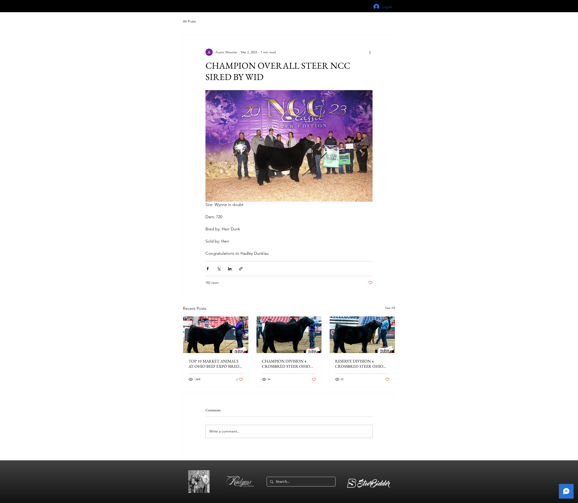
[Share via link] (241, 269)
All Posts (189, 21)
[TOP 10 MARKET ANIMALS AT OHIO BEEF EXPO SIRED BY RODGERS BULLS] (215, 334)
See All (390, 308)
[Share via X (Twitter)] (219, 269)
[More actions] (370, 52)
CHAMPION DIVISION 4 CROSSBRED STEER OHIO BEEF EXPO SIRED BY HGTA (287, 363)
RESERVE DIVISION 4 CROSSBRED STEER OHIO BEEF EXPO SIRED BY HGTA (360, 363)
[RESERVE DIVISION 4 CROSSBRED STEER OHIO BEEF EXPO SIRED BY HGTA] (362, 334)
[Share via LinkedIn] (230, 269)
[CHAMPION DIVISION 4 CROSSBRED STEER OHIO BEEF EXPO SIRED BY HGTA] (289, 334)
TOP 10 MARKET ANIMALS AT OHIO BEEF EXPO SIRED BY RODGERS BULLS (214, 363)
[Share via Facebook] (207, 269)
